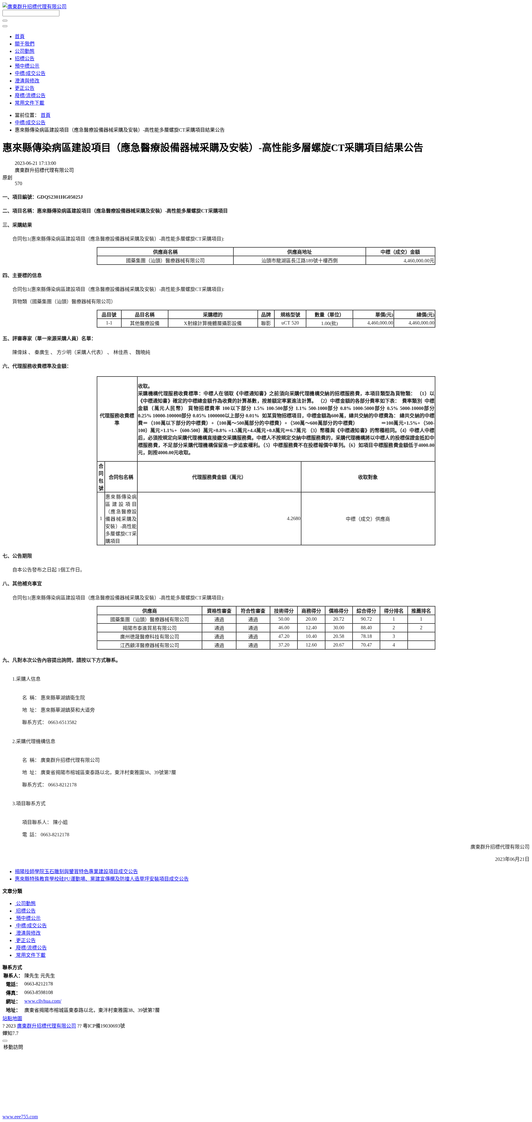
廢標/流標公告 (30, 95)
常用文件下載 (29, 102)
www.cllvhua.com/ (42, 1001)
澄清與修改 (27, 80)
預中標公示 (27, 66)
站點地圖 (12, 1018)
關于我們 (24, 43)
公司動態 (24, 51)
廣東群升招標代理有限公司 (46, 1025)
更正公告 (24, 88)
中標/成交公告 (30, 73)
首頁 (20, 36)
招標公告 (24, 58)
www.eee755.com (20, 1116)
